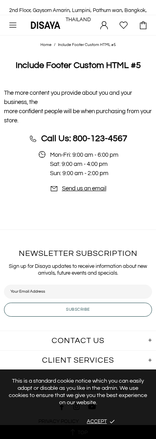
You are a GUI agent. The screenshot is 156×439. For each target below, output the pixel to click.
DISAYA (46, 25)
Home (46, 45)
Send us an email (84, 189)
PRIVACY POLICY (58, 421)
